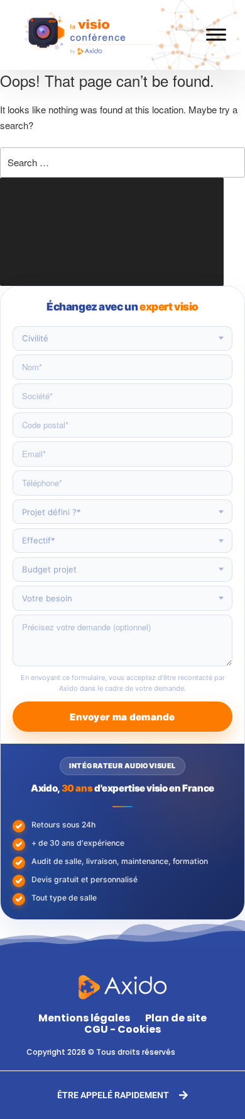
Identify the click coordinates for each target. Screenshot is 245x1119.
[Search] (112, 232)
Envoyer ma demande (122, 717)
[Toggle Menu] (216, 35)
